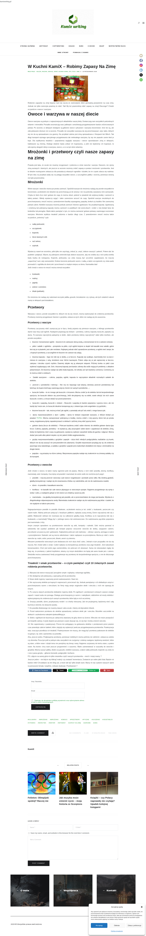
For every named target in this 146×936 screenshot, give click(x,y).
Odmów (117, 925)
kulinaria (32, 719)
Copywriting (58, 46)
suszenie (96, 719)
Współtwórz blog (117, 46)
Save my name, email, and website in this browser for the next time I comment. (60, 833)
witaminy (62, 723)
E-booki (91, 46)
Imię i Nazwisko (36, 681)
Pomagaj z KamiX (80, 52)
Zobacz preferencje (134, 925)
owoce (64, 719)
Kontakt (111, 890)
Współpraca (70, 890)
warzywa (42, 723)
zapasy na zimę (75, 723)
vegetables (108, 719)
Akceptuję (99, 925)
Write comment (38, 733)
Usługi (72, 46)
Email (33, 691)
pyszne (86, 719)
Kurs (81, 46)
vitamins (32, 723)
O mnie (24, 890)
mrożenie (43, 719)
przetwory (75, 719)
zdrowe (87, 723)
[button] (142, 907)
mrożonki (55, 719)
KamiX (31, 749)
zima (95, 723)
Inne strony (63, 52)
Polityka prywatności (117, 931)
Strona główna (27, 46)
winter (52, 723)
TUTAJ (39, 418)
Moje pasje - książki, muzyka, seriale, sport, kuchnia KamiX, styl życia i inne (54, 71)
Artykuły (43, 46)
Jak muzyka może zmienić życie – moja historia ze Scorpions (70, 800)
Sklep (101, 46)
